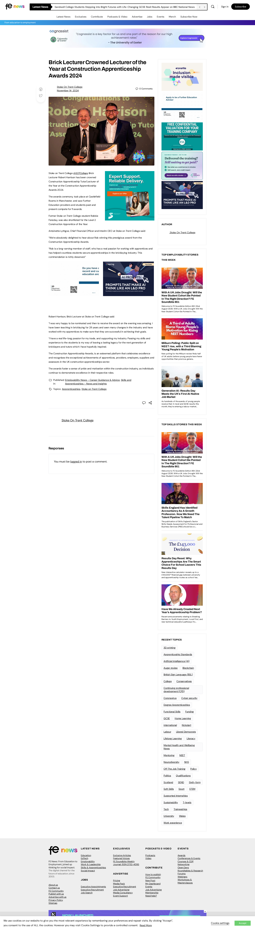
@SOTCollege (80, 173)
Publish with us (56, 893)
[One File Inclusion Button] (182, 76)
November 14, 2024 (68, 90)
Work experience (173, 822)
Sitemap (53, 903)
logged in (76, 461)
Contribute (97, 16)
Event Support (120, 895)
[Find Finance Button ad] (182, 165)
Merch (172, 16)
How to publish (153, 874)
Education (86, 855)
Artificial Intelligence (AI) (176, 661)
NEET (182, 755)
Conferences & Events (189, 858)
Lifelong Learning (173, 738)
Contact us (54, 887)
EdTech (84, 858)
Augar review (171, 667)
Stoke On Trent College (69, 86)
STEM (192, 788)
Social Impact (88, 870)
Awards (181, 855)
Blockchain (188, 667)
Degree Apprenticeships (177, 704)
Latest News (63, 16)
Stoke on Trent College (94, 389)
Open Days (183, 867)
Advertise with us (57, 897)
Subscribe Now (188, 16)
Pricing (116, 880)
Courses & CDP (186, 861)
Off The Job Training (174, 768)
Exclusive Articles (122, 855)
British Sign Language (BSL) (178, 674)
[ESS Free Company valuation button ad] (182, 136)
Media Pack (119, 883)
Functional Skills (172, 711)
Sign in (224, 6)
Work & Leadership (91, 864)
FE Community (56, 890)
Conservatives (184, 681)
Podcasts (150, 855)
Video (148, 858)
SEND (181, 782)
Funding (189, 711)
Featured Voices (121, 858)
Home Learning (183, 718)
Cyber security (189, 698)
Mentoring (169, 755)
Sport (181, 788)
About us (53, 884)
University (169, 815)
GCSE (167, 718)
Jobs (149, 16)
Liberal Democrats (186, 731)
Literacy (191, 738)
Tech (166, 809)
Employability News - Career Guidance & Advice (92, 380)
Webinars (182, 876)
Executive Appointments (93, 886)
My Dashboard (152, 883)
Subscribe (240, 6)
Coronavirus (170, 698)
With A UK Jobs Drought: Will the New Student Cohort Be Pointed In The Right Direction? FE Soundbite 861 (114, 6)
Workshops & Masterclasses (185, 881)
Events (160, 16)
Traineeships (180, 809)
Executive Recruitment (92, 889)
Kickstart (186, 725)
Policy (193, 768)
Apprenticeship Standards (178, 654)
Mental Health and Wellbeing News (179, 747)
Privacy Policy (56, 900)
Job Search (86, 892)
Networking (183, 864)
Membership (151, 892)
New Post (150, 880)
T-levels (187, 802)
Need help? (151, 895)
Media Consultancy (123, 892)
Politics (167, 775)
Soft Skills (169, 788)
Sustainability (171, 802)
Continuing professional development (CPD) (176, 689)
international (170, 725)
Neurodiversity (171, 762)
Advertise (137, 16)
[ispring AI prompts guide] (128, 294)
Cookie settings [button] (220, 923)
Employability (88, 861)
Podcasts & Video (117, 16)
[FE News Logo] (14, 6)
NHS (186, 762)
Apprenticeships (71, 389)
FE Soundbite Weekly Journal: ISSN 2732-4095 (126, 863)
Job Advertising (121, 889)
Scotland (168, 782)
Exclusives (80, 16)
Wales (182, 815)
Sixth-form (195, 782)
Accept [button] (242, 923)
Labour (167, 731)
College (168, 681)
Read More (146, 925)
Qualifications (183, 775)
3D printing (169, 647)
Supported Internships (176, 795)
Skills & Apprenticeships (93, 867)
